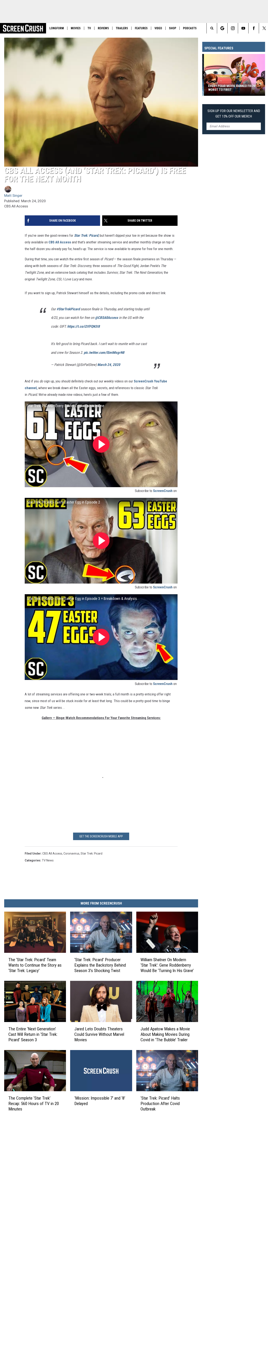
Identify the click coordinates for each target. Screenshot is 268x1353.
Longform (56, 28)
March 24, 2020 (108, 365)
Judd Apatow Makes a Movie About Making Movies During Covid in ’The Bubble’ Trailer (165, 1034)
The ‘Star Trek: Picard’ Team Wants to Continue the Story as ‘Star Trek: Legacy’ (35, 965)
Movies (76, 28)
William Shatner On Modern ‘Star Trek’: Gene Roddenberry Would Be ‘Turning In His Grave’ (167, 965)
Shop (172, 28)
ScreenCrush (163, 491)
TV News (48, 860)
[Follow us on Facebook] (254, 28)
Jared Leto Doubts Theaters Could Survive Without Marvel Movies (99, 1034)
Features (141, 28)
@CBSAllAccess (106, 318)
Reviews (103, 28)
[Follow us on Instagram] (233, 28)
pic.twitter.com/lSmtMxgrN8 (104, 352)
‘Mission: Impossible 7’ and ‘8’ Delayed (99, 1101)
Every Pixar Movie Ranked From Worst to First (230, 88)
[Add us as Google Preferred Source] (222, 28)
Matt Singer (13, 195)
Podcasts (190, 28)
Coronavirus (71, 853)
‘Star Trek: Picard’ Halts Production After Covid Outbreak (160, 1104)
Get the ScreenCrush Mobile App (101, 836)
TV (89, 28)
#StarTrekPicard (68, 309)
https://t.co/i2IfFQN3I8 (83, 326)
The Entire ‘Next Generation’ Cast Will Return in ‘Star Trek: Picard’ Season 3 (32, 1034)
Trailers (122, 28)
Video (158, 28)
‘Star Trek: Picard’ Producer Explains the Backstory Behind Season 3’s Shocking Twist (100, 965)
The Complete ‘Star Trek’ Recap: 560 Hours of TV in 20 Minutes (33, 1104)
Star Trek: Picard (86, 235)
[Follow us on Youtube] (243, 28)
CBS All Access (60, 242)
